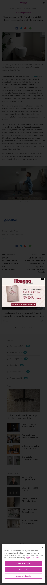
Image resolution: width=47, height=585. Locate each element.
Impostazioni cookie (23, 576)
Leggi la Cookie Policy (32, 557)
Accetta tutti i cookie (23, 564)
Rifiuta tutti (23, 570)
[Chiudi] (42, 547)
